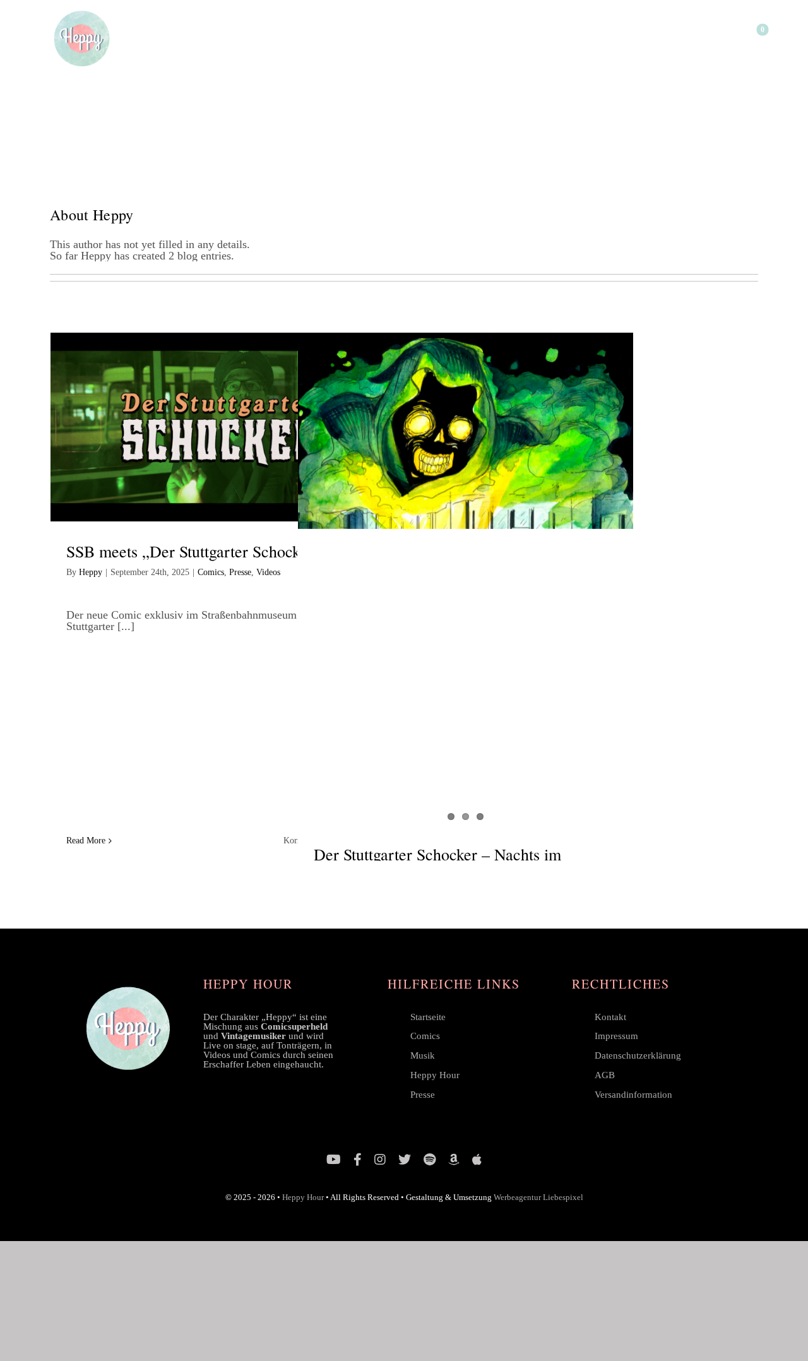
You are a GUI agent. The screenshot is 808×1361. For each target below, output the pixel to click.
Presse (240, 572)
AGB (605, 1075)
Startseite (428, 1017)
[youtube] (333, 1159)
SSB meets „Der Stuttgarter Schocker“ (193, 551)
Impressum (616, 1036)
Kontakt (610, 1017)
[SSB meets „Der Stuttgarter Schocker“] (218, 427)
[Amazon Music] (454, 1159)
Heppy (90, 572)
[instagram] (380, 1159)
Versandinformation (633, 1095)
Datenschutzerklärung (638, 1055)
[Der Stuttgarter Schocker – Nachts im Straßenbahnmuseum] (466, 431)
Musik (422, 1055)
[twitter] (404, 1159)
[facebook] (358, 1159)
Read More (85, 840)
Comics (211, 572)
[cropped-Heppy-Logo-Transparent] (81, 12)
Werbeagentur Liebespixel (538, 1197)
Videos (268, 572)
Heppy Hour (435, 1075)
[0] (754, 38)
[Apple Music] (477, 1159)
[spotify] (430, 1159)
